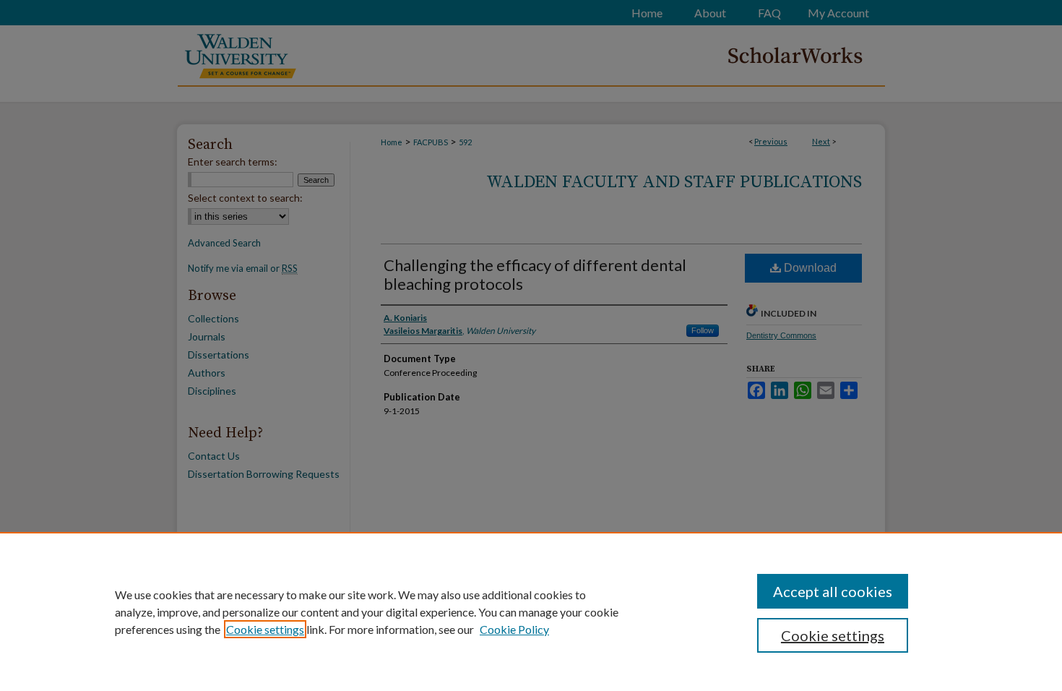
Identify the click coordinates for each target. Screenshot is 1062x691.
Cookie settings (265, 629)
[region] (531, 611)
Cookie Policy (514, 629)
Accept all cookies (832, 591)
